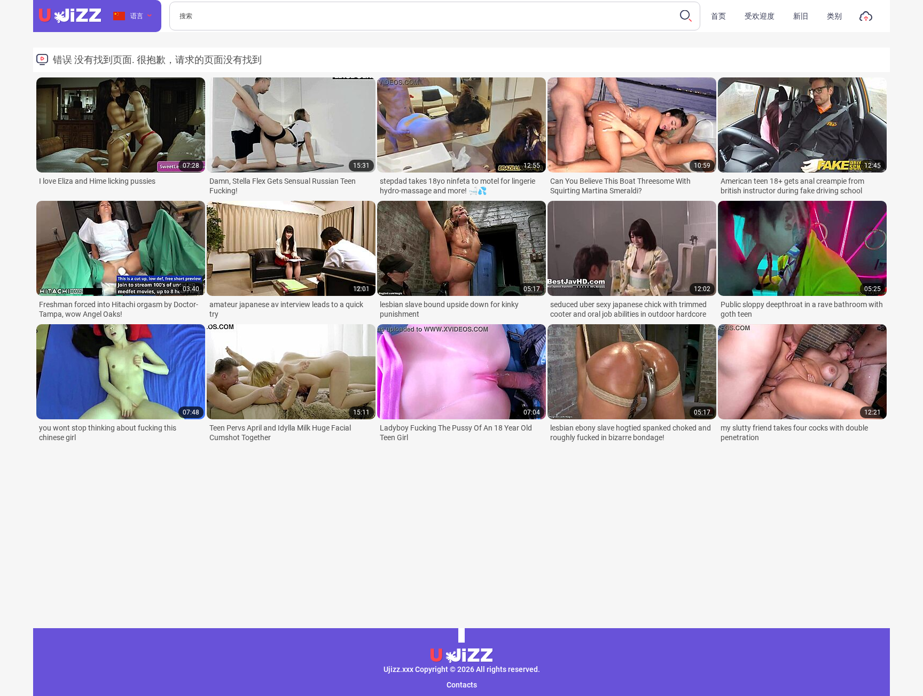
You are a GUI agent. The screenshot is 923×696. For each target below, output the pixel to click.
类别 (834, 16)
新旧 (800, 16)
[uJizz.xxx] (461, 655)
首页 (718, 16)
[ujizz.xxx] (69, 16)
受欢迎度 (760, 16)
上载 (866, 19)
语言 (136, 16)
